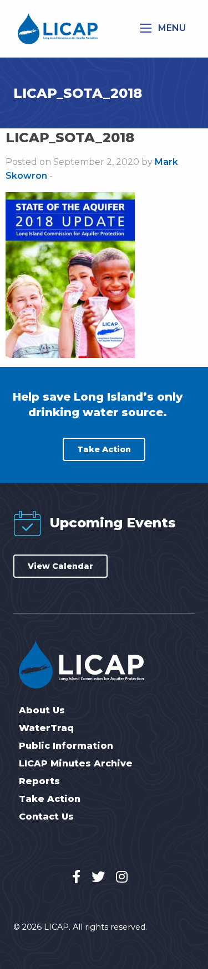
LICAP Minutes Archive (76, 763)
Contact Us (46, 816)
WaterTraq (46, 728)
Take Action (104, 449)
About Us (42, 710)
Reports (39, 781)
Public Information (66, 746)
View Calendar (60, 566)
